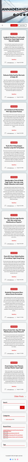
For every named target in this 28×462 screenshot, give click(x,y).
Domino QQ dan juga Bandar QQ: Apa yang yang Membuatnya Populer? (14, 220)
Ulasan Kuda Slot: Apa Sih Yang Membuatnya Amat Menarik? (14, 331)
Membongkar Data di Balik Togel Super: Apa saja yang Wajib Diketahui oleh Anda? (14, 182)
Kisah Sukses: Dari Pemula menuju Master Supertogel (14, 367)
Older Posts (20, 396)
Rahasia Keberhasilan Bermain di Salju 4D (14, 76)
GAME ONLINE (14, 33)
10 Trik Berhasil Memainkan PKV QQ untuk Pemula (14, 111)
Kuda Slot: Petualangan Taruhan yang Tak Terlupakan (14, 147)
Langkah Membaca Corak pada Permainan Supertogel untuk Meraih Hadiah (14, 39)
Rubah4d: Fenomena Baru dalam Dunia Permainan (14, 293)
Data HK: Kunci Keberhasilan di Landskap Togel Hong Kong (14, 257)
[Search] (22, 407)
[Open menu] (2, 25)
